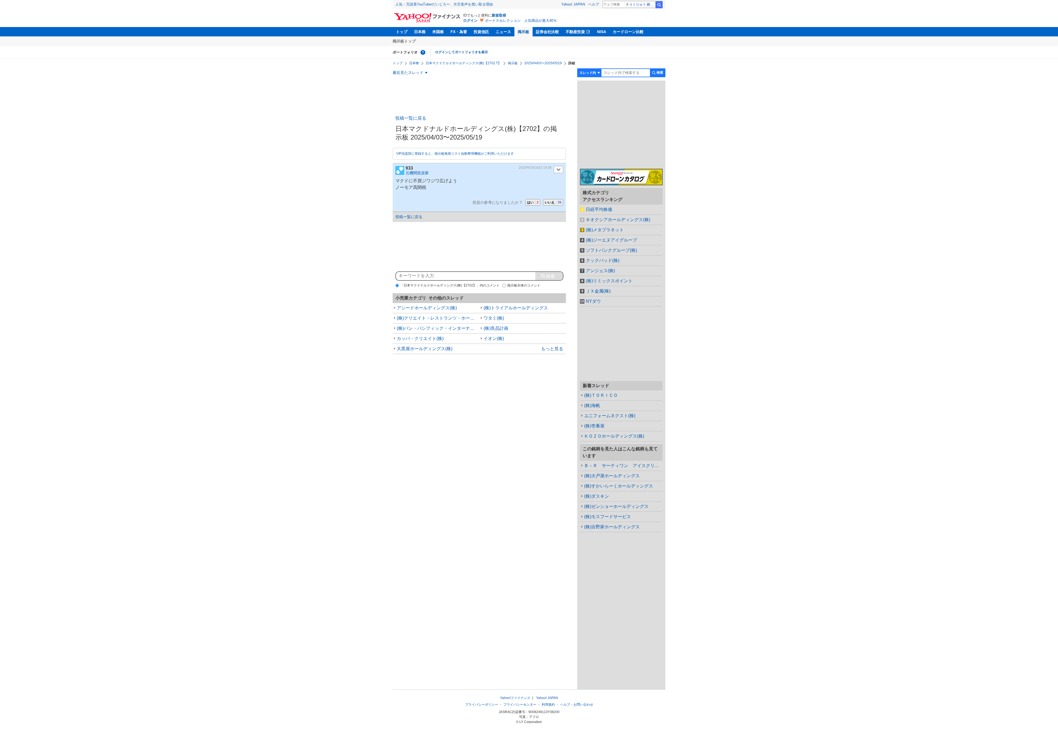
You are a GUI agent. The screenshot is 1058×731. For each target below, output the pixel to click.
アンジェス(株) (600, 270)
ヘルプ (593, 4)
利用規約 (548, 704)
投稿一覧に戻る (410, 118)
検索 (659, 4)
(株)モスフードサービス (607, 516)
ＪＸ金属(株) (598, 291)
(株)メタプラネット (605, 229)
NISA (601, 32)
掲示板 (523, 32)
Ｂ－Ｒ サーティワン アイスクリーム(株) (623, 465)
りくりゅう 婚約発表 (642, 4)
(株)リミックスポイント (609, 281)
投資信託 (481, 32)
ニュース (503, 32)
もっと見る (552, 348)
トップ (401, 32)
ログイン (470, 20)
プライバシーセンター (519, 704)
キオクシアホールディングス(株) (618, 219)
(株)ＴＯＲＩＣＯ (601, 395)
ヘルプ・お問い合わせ (576, 704)
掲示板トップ (404, 41)
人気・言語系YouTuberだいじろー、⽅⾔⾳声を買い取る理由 (444, 4)
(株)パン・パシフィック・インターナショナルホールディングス (438, 328)
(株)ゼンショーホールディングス (616, 506)
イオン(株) (494, 338)
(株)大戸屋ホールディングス (612, 475)
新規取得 (499, 15)
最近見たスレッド (408, 72)
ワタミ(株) (494, 318)
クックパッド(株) (602, 260)
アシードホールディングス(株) (427, 308)
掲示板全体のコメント (523, 285)
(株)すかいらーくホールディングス (618, 486)
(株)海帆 (592, 405)
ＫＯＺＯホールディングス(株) (614, 436)
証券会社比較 (547, 32)
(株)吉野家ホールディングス (612, 526)
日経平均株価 (599, 209)
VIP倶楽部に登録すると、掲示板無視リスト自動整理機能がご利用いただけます (455, 154)
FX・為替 (458, 32)
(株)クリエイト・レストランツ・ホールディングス (438, 318)
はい (533, 202)
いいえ (553, 202)
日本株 (420, 32)
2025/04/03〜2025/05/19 (543, 63)
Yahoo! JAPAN (573, 4)
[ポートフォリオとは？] (423, 52)
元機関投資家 (417, 173)
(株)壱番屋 (594, 426)
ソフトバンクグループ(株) (611, 250)
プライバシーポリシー (481, 704)
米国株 (438, 32)
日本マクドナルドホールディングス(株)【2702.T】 (463, 63)
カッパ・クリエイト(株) (420, 338)
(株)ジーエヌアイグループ (611, 240)
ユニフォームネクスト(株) (609, 415)
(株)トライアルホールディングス (516, 308)
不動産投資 (575, 32)
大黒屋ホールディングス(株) (424, 348)
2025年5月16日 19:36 (535, 168)
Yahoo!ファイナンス (515, 698)
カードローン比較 (628, 32)
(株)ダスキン (596, 496)
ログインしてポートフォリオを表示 (461, 52)
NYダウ (593, 301)
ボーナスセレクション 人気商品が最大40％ (521, 20)
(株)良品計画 (496, 328)
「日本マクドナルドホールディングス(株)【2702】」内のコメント (450, 285)
